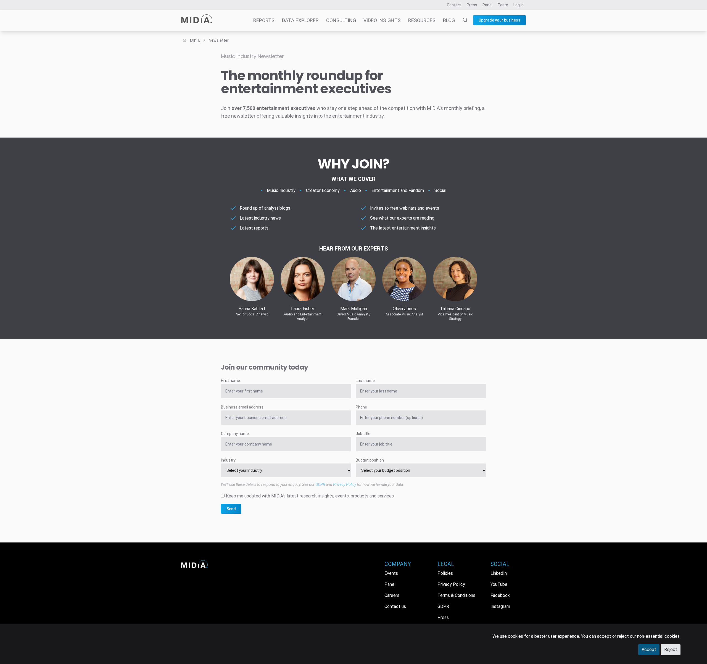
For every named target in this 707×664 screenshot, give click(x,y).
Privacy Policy (344, 484)
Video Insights (382, 20)
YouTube (498, 584)
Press (472, 5)
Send (231, 509)
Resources (422, 20)
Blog (449, 20)
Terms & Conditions (456, 595)
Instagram (500, 606)
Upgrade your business (499, 20)
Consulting (341, 20)
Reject (670, 649)
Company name (235, 433)
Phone (361, 407)
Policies (445, 573)
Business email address (242, 407)
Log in (518, 5)
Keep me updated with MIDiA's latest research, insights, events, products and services (310, 496)
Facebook (500, 595)
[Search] (462, 20)
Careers (391, 595)
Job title (363, 433)
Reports (264, 20)
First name (230, 380)
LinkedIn (498, 573)
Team (503, 5)
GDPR (320, 484)
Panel (487, 5)
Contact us (395, 606)
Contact (454, 5)
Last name (365, 380)
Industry (228, 460)
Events (391, 573)
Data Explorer (300, 20)
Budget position (370, 460)
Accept (649, 649)
